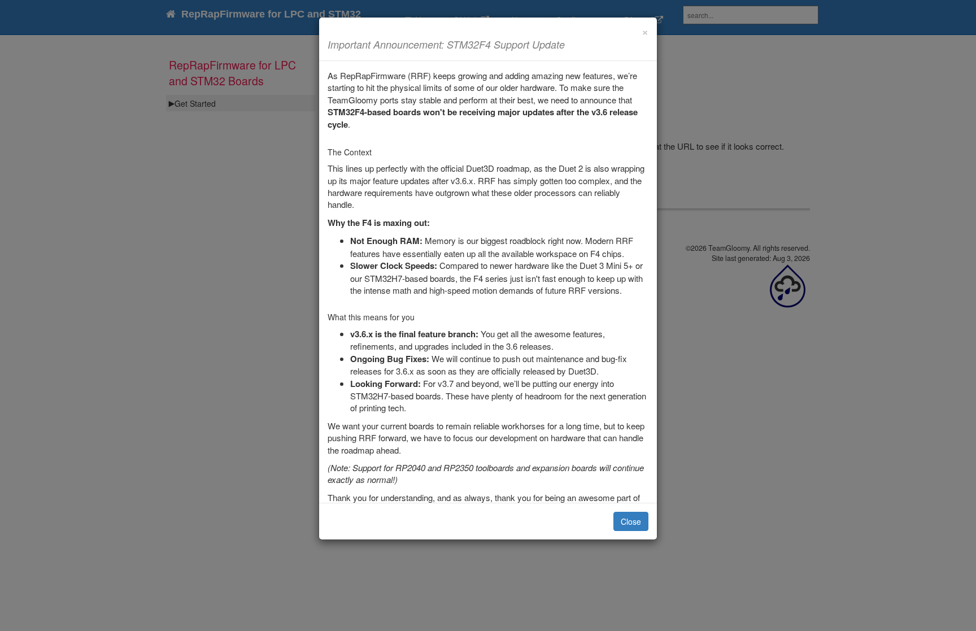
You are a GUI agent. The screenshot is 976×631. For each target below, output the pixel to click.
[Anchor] (570, 44)
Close (631, 521)
